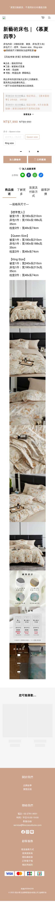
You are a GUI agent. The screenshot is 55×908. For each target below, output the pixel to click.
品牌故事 (27, 785)
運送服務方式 (27, 849)
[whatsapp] (35, 175)
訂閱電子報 (27, 860)
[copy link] (41, 175)
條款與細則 (27, 864)
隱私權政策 (27, 856)
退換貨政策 (27, 853)
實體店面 (27, 789)
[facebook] (28, 175)
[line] (22, 175)
